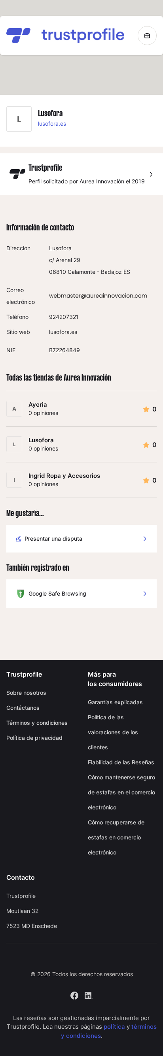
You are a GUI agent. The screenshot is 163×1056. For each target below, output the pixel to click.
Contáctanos (23, 707)
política (114, 1026)
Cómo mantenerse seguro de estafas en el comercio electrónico (121, 792)
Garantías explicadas (115, 702)
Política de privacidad (34, 737)
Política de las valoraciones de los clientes (113, 732)
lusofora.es (52, 123)
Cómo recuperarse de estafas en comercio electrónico (116, 837)
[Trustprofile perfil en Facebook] (74, 994)
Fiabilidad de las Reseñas (121, 762)
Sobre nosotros (26, 692)
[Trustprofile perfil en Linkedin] (89, 994)
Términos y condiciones (37, 722)
